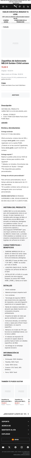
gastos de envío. (6, 79)
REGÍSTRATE (16, 3)
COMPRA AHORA (6, 21)
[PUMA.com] (15, 6)
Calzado (6, 27)
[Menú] (3, 6)
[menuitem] (3, 447)
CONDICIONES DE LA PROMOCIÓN (20, 21)
